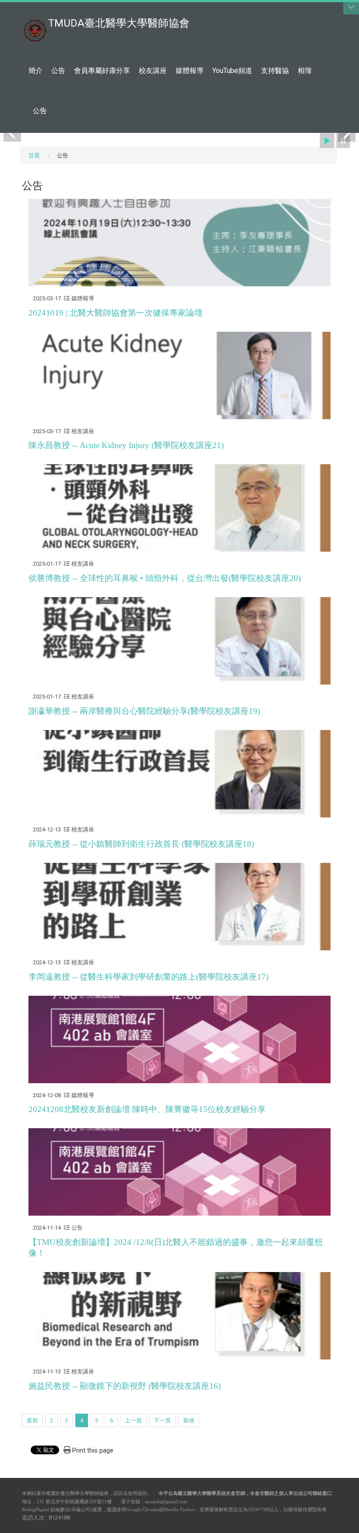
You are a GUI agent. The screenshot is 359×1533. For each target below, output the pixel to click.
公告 (58, 70)
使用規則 (137, 1493)
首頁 (34, 155)
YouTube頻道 (232, 70)
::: (332, 10)
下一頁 (162, 1420)
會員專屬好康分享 (102, 70)
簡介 (35, 70)
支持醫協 (275, 70)
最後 (188, 1420)
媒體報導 (190, 70)
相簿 (305, 70)
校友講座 (153, 70)
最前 (32, 1420)
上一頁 (133, 1420)
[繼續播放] (327, 140)
